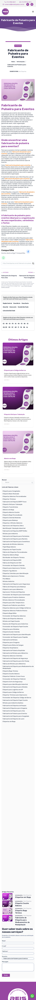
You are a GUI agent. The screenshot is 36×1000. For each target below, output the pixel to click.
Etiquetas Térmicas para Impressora (15, 695)
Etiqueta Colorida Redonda (12, 517)
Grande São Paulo (23, 307)
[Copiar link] (33, 263)
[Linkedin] (3, 258)
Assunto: (4, 956)
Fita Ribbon (6, 579)
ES (9, 323)
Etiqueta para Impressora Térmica (14, 568)
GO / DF (5, 327)
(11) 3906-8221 (11, 2)
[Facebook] (27, 4)
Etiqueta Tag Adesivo (10, 571)
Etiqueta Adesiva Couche (11, 512)
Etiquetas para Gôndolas (11, 629)
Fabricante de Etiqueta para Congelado (16, 716)
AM (15, 327)
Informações (21, 61)
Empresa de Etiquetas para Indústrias (15, 624)
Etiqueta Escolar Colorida (11, 632)
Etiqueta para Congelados (11, 491)
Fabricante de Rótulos (10, 640)
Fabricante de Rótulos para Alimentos (15, 653)
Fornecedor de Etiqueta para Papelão (15, 637)
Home (13, 61)
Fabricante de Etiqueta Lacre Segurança (16, 584)
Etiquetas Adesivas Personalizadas (14, 496)
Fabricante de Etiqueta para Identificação (17, 634)
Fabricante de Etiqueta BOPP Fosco (14, 502)
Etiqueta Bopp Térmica (10, 671)
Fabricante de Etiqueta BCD (12, 560)
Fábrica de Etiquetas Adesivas (13, 618)
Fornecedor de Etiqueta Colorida (13, 565)
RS (19, 323)
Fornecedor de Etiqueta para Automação (16, 594)
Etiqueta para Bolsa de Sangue (13, 645)
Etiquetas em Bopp (9, 721)
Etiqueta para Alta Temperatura (13, 602)
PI (18, 327)
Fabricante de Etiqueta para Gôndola (15, 687)
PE (21, 323)
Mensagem (5, 961)
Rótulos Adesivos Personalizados (14, 600)
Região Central (7, 303)
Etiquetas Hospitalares (10, 648)
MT (12, 327)
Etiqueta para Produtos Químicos (14, 597)
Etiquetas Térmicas (9, 499)
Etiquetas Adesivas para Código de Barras (17, 608)
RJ (3, 323)
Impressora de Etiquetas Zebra (13, 525)
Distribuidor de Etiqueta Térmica (13, 557)
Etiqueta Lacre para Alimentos (13, 589)
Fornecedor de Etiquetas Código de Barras (17, 697)
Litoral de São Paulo (9, 310)
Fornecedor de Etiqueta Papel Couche (15, 626)
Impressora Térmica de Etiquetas (14, 592)
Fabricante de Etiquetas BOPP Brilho (15, 531)
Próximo (30, 272)
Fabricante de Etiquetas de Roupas (14, 705)
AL (27, 327)
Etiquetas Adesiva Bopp (11, 555)
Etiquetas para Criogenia (11, 642)
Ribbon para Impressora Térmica (13, 576)
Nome (4, 941)
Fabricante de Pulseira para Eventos (15, 713)
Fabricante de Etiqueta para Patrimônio (16, 536)
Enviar (6, 975)
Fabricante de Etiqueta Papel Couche (15, 700)
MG (7, 323)
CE (27, 323)
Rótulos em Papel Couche (11, 621)
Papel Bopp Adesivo (9, 547)
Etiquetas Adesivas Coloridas (12, 656)
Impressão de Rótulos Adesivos (13, 544)
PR (12, 323)
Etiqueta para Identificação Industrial (15, 684)
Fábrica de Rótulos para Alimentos (14, 664)
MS (9, 327)
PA (21, 327)
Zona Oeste (25, 303)
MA (24, 327)
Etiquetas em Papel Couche (12, 549)
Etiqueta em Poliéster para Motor (14, 605)
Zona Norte (16, 303)
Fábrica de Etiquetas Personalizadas (15, 552)
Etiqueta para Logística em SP (13, 689)
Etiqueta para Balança (10, 520)
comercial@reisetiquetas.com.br (14, 4)
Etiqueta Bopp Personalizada (12, 515)
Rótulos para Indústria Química (13, 703)
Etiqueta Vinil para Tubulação (12, 504)
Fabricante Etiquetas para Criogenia (15, 708)
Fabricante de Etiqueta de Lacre (13, 719)
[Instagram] (31, 4)
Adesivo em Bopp (8, 509)
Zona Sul (5, 307)
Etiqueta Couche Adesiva (11, 673)
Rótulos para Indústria (10, 533)
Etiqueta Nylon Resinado (11, 494)
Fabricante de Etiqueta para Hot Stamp (16, 661)
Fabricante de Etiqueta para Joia (14, 711)
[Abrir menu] (28, 11)
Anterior (5, 272)
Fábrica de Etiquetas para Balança (14, 587)
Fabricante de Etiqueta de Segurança (15, 658)
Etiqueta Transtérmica (10, 507)
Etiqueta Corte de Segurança (12, 681)
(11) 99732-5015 (26, 2)
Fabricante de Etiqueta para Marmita (15, 539)
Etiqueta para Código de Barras (13, 692)
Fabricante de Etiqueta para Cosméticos (16, 541)
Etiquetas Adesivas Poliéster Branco (15, 610)
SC (15, 323)
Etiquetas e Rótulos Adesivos (12, 523)
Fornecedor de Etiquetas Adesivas (14, 616)
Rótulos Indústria (8, 581)
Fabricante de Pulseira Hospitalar (14, 650)
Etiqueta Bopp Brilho (9, 613)
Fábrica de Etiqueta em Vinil (12, 563)
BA (24, 323)
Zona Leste (12, 307)
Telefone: (5, 951)
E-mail (4, 946)
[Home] (5, 11)
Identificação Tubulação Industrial (14, 528)
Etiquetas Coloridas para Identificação (15, 573)
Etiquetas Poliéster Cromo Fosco (14, 676)
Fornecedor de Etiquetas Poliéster (14, 679)
